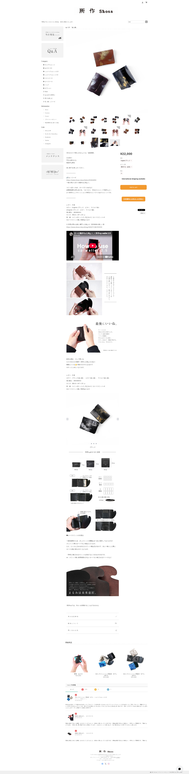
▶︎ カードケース (48, 81)
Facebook (48, 137)
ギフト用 (123, 164)
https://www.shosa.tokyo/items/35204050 (81, 180)
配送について (73, 623)
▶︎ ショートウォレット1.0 (50, 75)
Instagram (48, 143)
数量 (121, 171)
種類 (121, 158)
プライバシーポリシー (51, 119)
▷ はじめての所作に (49, 95)
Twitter (47, 140)
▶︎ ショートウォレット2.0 (50, 71)
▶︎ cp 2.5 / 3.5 (47, 68)
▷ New (45, 91)
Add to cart (133, 187)
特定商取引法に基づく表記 (52, 122)
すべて (72, 689)
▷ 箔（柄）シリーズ (49, 101)
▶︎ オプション (47, 88)
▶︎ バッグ (46, 85)
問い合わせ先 (73, 630)
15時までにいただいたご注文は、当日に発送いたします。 (57, 22)
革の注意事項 (73, 616)
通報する (143, 213)
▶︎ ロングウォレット (49, 65)
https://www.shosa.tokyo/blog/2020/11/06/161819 (84, 227)
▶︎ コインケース (48, 78)
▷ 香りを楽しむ (48, 98)
